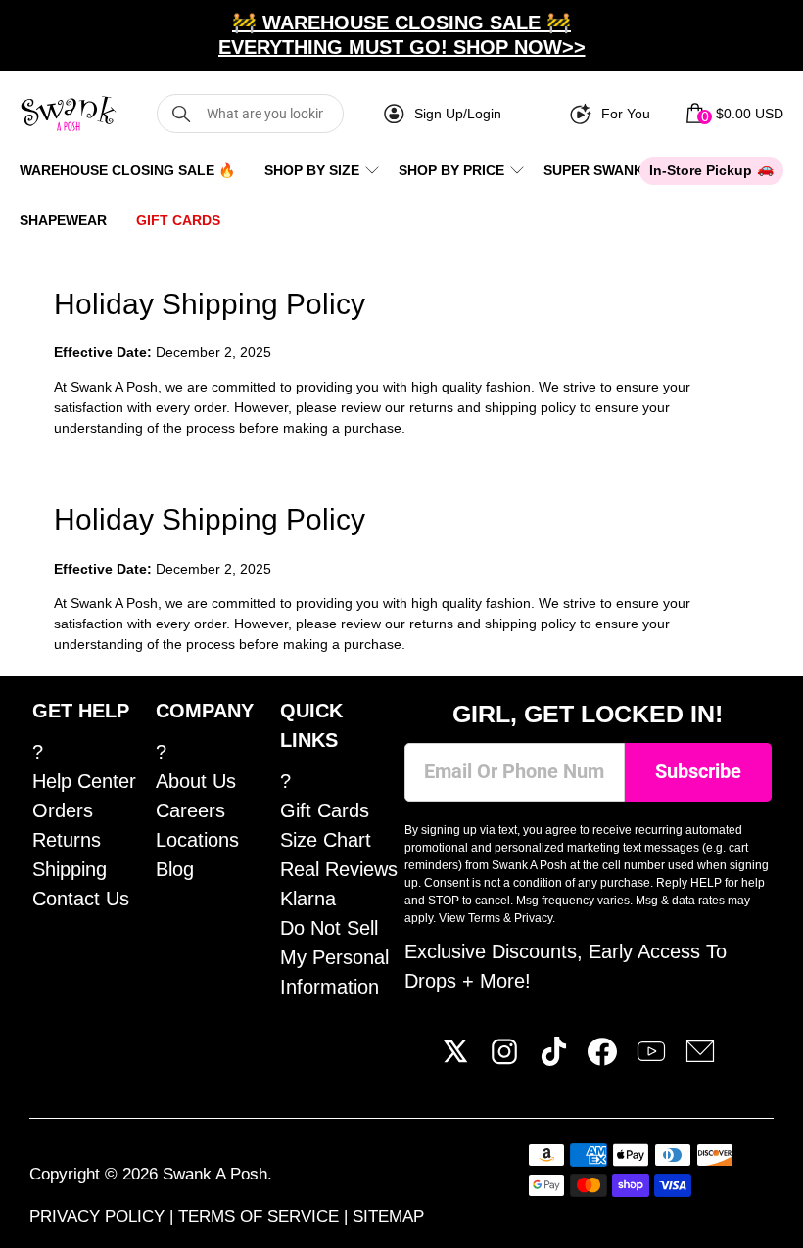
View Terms (469, 918)
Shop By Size (311, 170)
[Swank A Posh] (69, 113)
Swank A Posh (215, 1174)
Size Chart (325, 840)
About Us (196, 781)
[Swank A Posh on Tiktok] (553, 1059)
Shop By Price (451, 170)
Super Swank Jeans (617, 170)
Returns (66, 840)
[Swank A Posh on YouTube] (651, 1059)
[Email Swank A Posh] (700, 1059)
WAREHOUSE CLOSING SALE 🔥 (127, 170)
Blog (175, 869)
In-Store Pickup (700, 170)
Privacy (533, 918)
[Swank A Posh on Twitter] (455, 1059)
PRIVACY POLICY (99, 1216)
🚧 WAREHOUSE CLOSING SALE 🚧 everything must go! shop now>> (402, 35)
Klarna (308, 898)
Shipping (69, 869)
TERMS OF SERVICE (261, 1216)
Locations (197, 840)
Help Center (84, 781)
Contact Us (80, 898)
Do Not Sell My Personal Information (334, 957)
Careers (190, 810)
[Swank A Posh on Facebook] (602, 1059)
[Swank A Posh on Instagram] (504, 1059)
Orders (62, 810)
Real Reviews (339, 869)
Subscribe (698, 772)
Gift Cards (178, 220)
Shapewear (63, 220)
